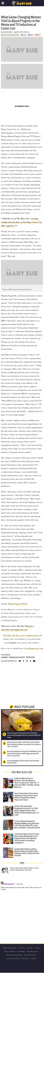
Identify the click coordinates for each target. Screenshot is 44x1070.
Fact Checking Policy (13, 958)
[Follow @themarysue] (19, 662)
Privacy (37, 948)
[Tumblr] (30, 662)
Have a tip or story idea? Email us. (22, 868)
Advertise (30, 948)
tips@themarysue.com (34, 648)
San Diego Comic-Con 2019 (17, 657)
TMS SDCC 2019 (30, 657)
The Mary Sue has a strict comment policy (21, 635)
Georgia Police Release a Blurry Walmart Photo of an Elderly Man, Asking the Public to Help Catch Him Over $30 (26, 852)
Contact (33, 958)
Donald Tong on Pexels (17, 603)
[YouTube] (34, 662)
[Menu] (3, 3)
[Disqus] (22, 906)
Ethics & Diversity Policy (14, 955)
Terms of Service (9, 951)
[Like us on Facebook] (23, 662)
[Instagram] (27, 662)
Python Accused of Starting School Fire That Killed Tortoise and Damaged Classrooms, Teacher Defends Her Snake (24, 735)
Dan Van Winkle (7, 32)
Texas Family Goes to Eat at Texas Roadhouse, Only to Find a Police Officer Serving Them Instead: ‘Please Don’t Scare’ (26, 796)
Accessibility (21, 951)
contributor (4, 657)
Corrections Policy (30, 955)
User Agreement (32, 951)
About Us (22, 948)
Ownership (25, 958)
